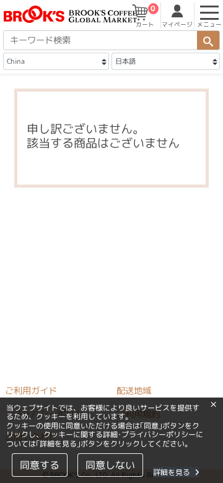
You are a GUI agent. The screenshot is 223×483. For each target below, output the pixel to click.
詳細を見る (171, 472)
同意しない (110, 465)
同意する (39, 465)
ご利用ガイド (31, 391)
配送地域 (133, 391)
